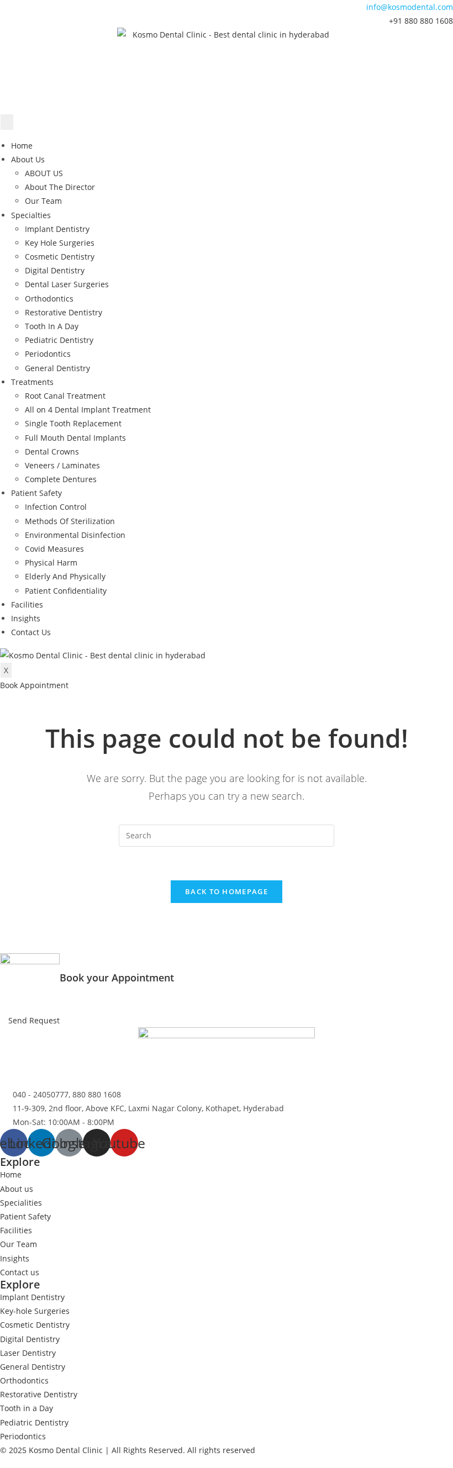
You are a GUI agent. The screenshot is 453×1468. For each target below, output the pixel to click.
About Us (28, 159)
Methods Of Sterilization (70, 521)
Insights (25, 618)
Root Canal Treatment (65, 395)
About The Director (60, 187)
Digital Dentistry (55, 270)
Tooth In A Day (51, 326)
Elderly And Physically (65, 576)
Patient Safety (36, 493)
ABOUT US (44, 173)
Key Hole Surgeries (59, 242)
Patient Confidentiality (66, 590)
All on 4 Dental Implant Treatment (88, 409)
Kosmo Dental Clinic (66, 1450)
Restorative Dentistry (63, 312)
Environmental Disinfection (75, 535)
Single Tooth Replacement (73, 423)
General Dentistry (57, 368)
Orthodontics (49, 298)
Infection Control (56, 506)
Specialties (31, 215)
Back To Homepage (226, 891)
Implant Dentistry (57, 229)
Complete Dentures (61, 479)
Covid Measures (54, 548)
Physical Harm (51, 562)
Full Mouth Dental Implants (75, 437)
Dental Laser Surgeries (67, 284)
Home (22, 145)
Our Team (43, 201)
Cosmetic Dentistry (59, 256)
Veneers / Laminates (62, 465)
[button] (34, 685)
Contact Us (31, 632)
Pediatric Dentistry (59, 340)
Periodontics (48, 353)
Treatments (32, 382)
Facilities (27, 604)
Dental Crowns (52, 451)
